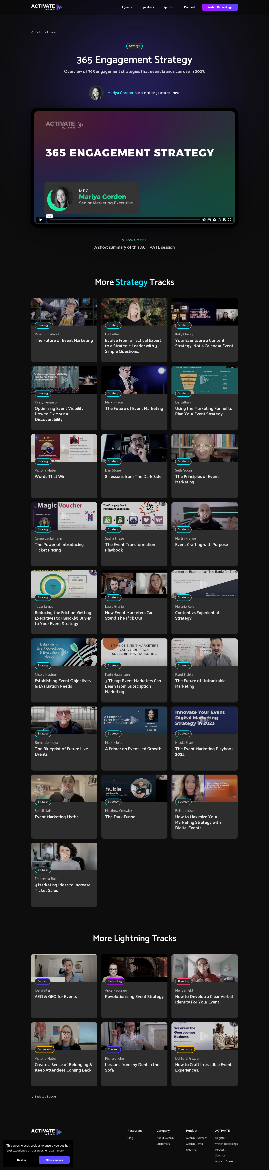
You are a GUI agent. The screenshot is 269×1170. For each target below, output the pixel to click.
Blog (130, 1138)
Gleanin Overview (196, 1138)
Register (220, 1138)
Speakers (148, 7)
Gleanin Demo (194, 1143)
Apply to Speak (224, 1161)
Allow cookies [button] (54, 1159)
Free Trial (191, 1149)
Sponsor (169, 7)
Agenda (127, 7)
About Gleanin (165, 1138)
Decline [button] (22, 1159)
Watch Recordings (220, 7)
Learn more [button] (56, 1150)
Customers (163, 1143)
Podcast (189, 7)
